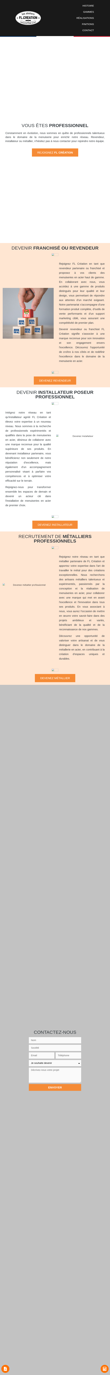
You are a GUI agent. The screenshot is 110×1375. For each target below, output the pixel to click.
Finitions (88, 24)
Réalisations (85, 18)
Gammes (88, 12)
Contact (88, 30)
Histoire (88, 5)
